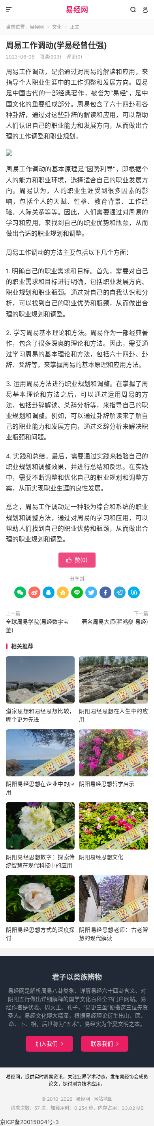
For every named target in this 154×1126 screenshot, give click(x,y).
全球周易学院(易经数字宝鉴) (37, 625)
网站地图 (103, 1099)
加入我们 (49, 1043)
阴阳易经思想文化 (101, 856)
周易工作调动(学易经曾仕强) (56, 45)
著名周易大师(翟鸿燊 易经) (115, 621)
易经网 (77, 10)
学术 (91, 1077)
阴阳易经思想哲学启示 (106, 783)
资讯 (58, 1077)
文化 (57, 27)
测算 (77, 1084)
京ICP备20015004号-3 (29, 1121)
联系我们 (104, 1043)
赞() (77, 559)
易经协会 (129, 1077)
